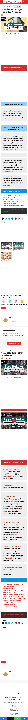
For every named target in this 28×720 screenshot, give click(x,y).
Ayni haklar (6, 110)
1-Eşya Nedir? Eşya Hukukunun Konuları (13, 195)
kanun (10, 548)
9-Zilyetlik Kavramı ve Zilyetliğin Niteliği (12, 600)
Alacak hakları (8, 127)
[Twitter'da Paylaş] (10, 718)
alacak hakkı (9, 143)
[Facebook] (9, 693)
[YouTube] (18, 693)
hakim (11, 149)
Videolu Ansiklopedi (14, 708)
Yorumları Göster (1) (13, 343)
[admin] (5, 320)
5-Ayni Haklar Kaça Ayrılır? (9, 203)
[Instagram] (15, 693)
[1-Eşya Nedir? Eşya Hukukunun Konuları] (6, 255)
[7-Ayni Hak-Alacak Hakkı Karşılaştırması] (6, 245)
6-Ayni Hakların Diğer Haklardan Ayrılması (13, 205)
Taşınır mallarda (19, 510)
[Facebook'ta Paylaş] (3, 718)
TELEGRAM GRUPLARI (17, 697)
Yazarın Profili (22, 317)
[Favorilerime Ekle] (3, 34)
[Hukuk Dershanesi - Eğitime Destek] (12, 2)
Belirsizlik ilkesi (17, 664)
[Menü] (2, 2)
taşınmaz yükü (11, 558)
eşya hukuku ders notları (6, 310)
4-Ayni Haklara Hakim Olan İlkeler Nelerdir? (13, 201)
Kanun (16, 534)
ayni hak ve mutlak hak (12, 308)
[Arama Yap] (24, 2)
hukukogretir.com (14, 710)
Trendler (10, 699)
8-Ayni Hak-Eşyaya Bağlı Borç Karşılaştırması (14, 598)
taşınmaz (5, 513)
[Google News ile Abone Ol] (21, 34)
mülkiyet (16, 557)
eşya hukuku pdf (5, 312)
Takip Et (14, 321)
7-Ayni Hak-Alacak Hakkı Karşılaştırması (13, 596)
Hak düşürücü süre (9, 476)
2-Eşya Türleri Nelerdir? (9, 197)
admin (5, 15)
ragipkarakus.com (14, 712)
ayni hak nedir (10, 662)
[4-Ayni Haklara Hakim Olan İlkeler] (18, 245)
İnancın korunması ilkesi (6, 666)
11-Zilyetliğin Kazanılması (9, 604)
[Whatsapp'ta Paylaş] (17, 718)
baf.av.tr (14, 705)
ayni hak (7, 487)
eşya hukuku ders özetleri (17, 310)
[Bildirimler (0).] (26, 2)
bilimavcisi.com (14, 714)
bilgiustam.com (14, 713)
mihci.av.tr (14, 706)
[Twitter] (12, 693)
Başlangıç (8, 697)
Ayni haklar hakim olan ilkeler (7, 664)
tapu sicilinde (14, 525)
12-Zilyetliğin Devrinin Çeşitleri (10, 606)
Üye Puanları (16, 699)
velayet (13, 117)
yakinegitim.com (14, 709)
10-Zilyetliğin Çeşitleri (8, 602)
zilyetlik (5, 511)
